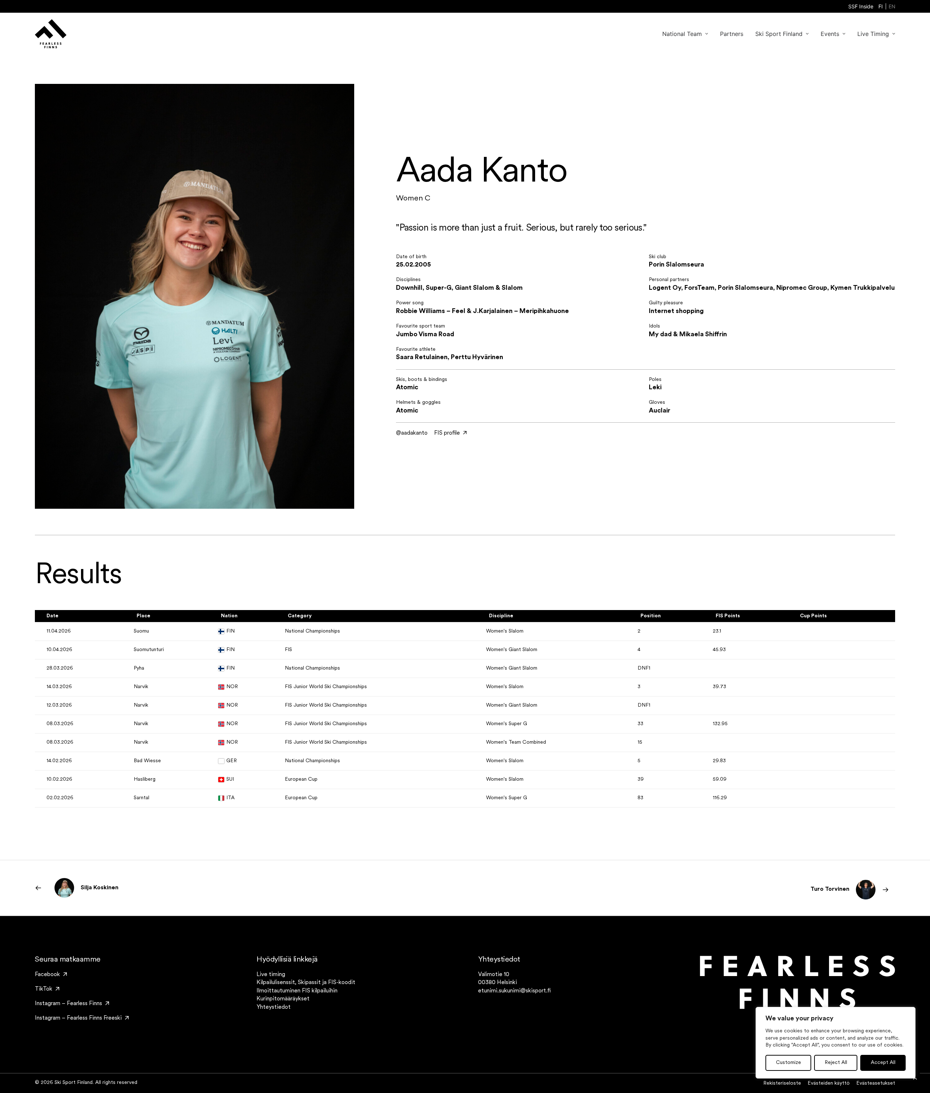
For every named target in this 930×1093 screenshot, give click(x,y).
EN (892, 6)
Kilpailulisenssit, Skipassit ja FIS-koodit (305, 983)
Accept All (883, 1062)
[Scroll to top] (915, 1078)
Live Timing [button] (873, 33)
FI (880, 6)
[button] (51, 975)
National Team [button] (682, 33)
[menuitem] (861, 6)
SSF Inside (860, 6)
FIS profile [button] (447, 433)
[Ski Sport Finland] (50, 33)
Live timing (270, 975)
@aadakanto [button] (412, 433)
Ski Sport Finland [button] (778, 33)
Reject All (836, 1062)
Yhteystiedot (273, 1007)
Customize (788, 1062)
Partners (731, 33)
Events (830, 33)
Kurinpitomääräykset (283, 999)
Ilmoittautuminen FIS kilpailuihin (296, 991)
